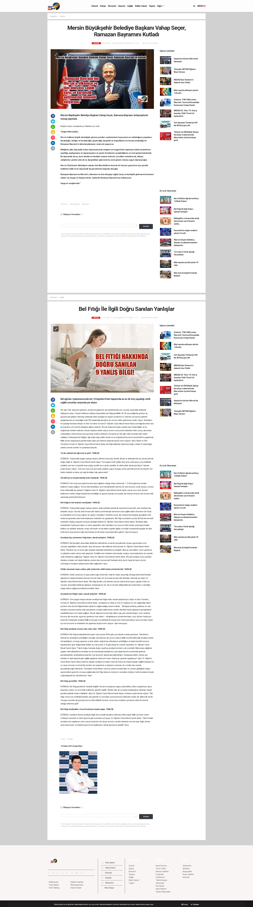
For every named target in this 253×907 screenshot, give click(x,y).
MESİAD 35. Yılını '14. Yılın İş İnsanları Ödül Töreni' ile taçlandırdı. (185, 113)
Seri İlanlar (160, 886)
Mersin (63, 137)
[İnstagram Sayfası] (59, 873)
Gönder (146, 226)
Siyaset (121, 6)
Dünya (103, 6)
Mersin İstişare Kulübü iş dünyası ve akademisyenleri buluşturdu (185, 242)
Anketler (186, 869)
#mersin (64, 204)
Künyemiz (109, 883)
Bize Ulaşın (109, 888)
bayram (124, 165)
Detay (185, 904)
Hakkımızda (53, 882)
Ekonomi (112, 6)
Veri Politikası (54, 888)
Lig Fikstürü (160, 877)
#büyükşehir (75, 204)
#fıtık (63, 739)
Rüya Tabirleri (188, 874)
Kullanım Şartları (77, 882)
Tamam (196, 904)
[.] (78, 772)
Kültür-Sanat (141, 6)
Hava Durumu (161, 866)
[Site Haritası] (78, 873)
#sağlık (70, 739)
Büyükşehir (72, 165)
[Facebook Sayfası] (50, 873)
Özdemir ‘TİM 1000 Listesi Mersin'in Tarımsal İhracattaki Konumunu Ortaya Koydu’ (186, 102)
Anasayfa (53, 16)
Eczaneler (160, 874)
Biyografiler (187, 871)
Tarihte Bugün (161, 880)
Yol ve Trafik (161, 869)
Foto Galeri (110, 863)
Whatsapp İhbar (76, 885)
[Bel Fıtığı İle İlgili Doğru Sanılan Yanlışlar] (102, 358)
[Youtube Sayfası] (64, 873)
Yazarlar (108, 873)
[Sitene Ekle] (82, 873)
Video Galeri (110, 868)
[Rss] (73, 873)
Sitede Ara (187, 866)
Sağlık (130, 6)
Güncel (94, 6)
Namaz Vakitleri (162, 871)
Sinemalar (160, 883)
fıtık (62, 441)
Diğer (160, 6)
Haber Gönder (76, 888)
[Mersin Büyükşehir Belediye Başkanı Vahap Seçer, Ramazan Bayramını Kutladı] (102, 79)
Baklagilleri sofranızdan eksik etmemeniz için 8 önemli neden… (186, 221)
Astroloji (186, 877)
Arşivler (108, 878)
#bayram (85, 204)
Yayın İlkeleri (54, 885)
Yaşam (152, 6)
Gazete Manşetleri (163, 892)
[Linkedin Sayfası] (68, 873)
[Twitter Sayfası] (54, 873)
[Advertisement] (35, 52)
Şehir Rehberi (161, 889)
